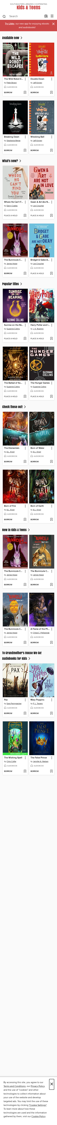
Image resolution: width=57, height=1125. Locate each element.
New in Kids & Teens (14, 529)
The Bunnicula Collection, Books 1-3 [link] (14, 260)
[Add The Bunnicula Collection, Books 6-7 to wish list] (25, 643)
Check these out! (12, 406)
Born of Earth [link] (37, 506)
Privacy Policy (38, 1086)
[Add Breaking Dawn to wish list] (25, 151)
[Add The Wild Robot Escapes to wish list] (25, 93)
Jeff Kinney (37, 83)
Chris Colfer (11, 761)
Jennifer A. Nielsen (40, 761)
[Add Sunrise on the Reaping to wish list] (25, 339)
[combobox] (22, 16)
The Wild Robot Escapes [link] (14, 79)
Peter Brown (12, 83)
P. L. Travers (38, 703)
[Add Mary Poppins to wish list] (51, 713)
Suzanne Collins (13, 329)
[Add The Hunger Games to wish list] (51, 397)
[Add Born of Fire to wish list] (25, 520)
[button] (25, 79)
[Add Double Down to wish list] (51, 93)
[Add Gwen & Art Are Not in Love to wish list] (51, 216)
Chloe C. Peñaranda (41, 633)
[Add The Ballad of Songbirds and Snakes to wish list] (25, 397)
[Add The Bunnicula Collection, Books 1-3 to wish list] (25, 274)
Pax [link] (6, 700)
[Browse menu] (52, 16)
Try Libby (9, 23)
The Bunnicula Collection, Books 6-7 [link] (14, 629)
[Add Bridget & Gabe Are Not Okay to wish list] (51, 274)
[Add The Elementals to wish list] (25, 462)
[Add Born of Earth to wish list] (51, 520)
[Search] (4, 16)
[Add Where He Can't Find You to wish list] (25, 216)
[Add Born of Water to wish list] (51, 462)
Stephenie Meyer (13, 140)
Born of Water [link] (37, 448)
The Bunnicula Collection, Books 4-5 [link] (40, 571)
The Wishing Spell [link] (13, 757)
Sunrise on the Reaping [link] (14, 325)
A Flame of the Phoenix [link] (40, 629)
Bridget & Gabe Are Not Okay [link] (40, 260)
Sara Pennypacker (14, 703)
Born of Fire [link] (10, 506)
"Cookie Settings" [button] (37, 1105)
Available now (11, 37)
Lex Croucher (38, 206)
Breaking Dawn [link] (11, 137)
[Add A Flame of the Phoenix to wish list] (51, 643)
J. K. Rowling (38, 329)
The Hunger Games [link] (40, 383)
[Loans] (46, 16)
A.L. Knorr (11, 452)
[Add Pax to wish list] (25, 713)
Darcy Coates (12, 206)
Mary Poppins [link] (37, 700)
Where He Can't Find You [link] (14, 202)
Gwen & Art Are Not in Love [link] (40, 202)
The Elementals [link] (11, 448)
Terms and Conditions (15, 1086)
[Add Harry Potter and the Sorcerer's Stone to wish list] (51, 339)
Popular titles (11, 283)
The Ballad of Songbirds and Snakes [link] (14, 383)
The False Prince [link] (39, 757)
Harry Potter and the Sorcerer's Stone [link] (40, 325)
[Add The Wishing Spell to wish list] (25, 771)
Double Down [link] (37, 79)
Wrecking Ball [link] (37, 137)
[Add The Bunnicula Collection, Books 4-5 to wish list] (51, 585)
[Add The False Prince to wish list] (51, 771)
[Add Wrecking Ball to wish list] (51, 151)
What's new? (10, 160)
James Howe (12, 264)
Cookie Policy (38, 1116)
